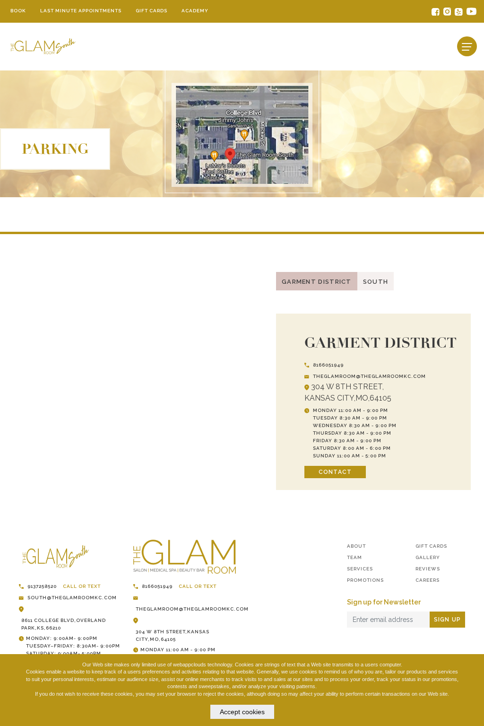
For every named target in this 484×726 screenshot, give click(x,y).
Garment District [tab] (317, 281)
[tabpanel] (242, 384)
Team (354, 557)
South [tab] (376, 281)
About (356, 546)
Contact (335, 472)
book (18, 10)
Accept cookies (242, 712)
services (360, 568)
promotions (365, 580)
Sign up (447, 619)
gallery (427, 557)
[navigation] (467, 46)
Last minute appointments (80, 10)
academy (195, 10)
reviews (427, 568)
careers (427, 580)
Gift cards (151, 10)
